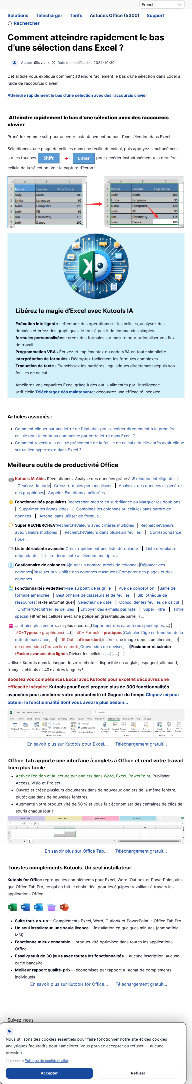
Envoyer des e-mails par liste (108, 609)
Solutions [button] (18, 15)
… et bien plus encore (35, 625)
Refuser (138, 1073)
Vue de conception (136, 588)
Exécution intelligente (153, 478)
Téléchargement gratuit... (141, 744)
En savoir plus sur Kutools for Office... (69, 984)
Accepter (49, 1073)
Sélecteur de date (95, 602)
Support (155, 15)
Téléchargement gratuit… (141, 984)
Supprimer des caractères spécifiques (128, 625)
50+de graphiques (39, 632)
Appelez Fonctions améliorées (76, 492)
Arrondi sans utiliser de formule (69, 515)
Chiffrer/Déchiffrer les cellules (46, 609)
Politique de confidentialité (46, 1060)
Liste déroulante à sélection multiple (79, 555)
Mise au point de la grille (87, 588)
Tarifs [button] (76, 15)
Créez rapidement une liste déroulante (102, 548)
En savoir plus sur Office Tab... (76, 851)
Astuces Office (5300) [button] (114, 15)
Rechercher (27, 23)
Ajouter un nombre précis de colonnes (102, 564)
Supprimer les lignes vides (43, 508)
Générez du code (34, 485)
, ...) (174, 639)
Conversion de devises (101, 646)
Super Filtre (154, 609)
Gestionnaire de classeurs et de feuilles (93, 595)
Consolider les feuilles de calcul (149, 602)
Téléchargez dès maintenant (63, 391)
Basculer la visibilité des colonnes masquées (75, 571)
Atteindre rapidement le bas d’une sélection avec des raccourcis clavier (77, 95)
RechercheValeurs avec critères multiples (95, 525)
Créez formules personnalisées (83, 485)
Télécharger (49, 15)
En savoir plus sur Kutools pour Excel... (67, 744)
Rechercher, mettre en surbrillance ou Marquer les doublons (124, 501)
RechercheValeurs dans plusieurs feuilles (103, 532)
